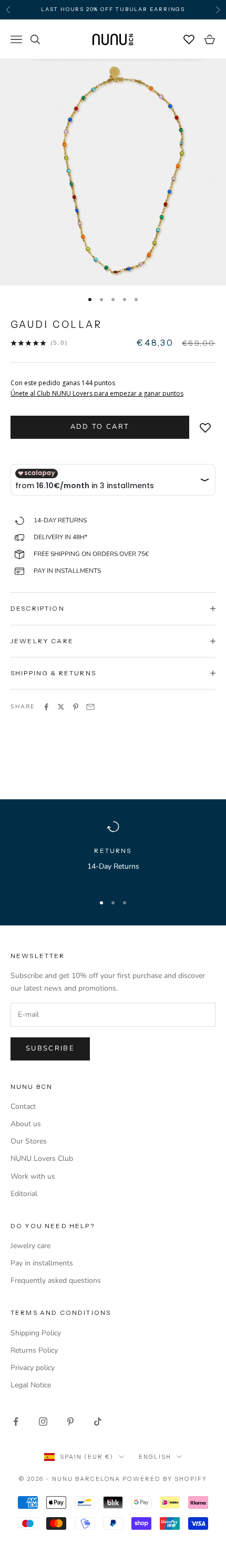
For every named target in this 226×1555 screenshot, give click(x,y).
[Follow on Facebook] (16, 1421)
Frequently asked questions (56, 1280)
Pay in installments (42, 1263)
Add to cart (100, 426)
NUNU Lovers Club (42, 1158)
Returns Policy (34, 1350)
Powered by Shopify (164, 1478)
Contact (23, 1106)
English (155, 1456)
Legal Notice (31, 1385)
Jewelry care (30, 1246)
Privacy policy (33, 1368)
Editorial (24, 1194)
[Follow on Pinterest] (70, 1421)
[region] (113, 852)
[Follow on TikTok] (98, 1421)
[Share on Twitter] (61, 707)
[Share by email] (90, 707)
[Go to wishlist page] (189, 39)
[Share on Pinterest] (75, 707)
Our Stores (29, 1141)
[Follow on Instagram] (43, 1421)
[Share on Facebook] (46, 707)
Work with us (33, 1176)
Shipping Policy (36, 1333)
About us (26, 1124)
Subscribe (50, 1048)
